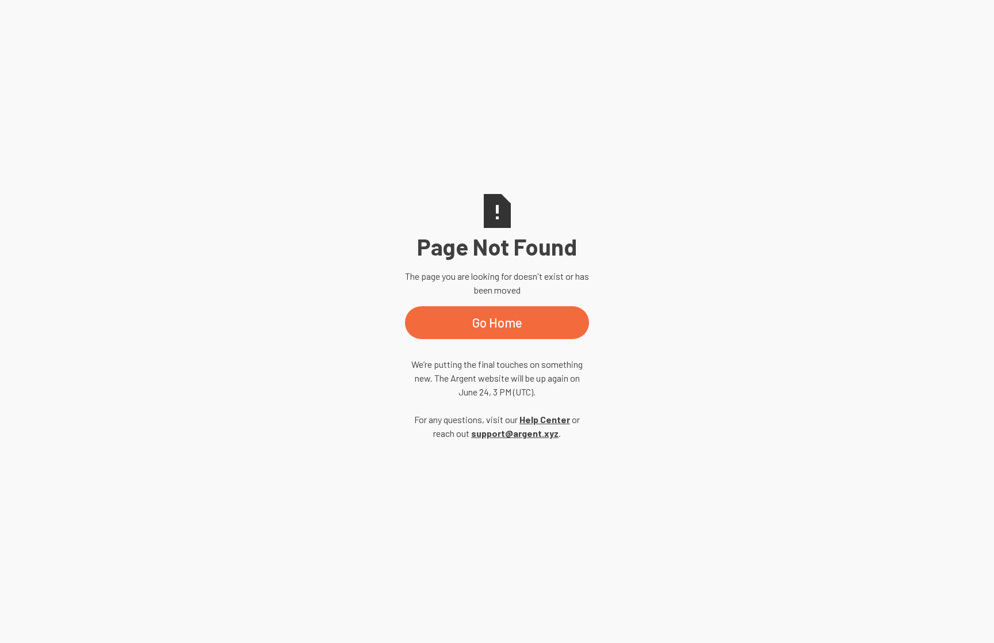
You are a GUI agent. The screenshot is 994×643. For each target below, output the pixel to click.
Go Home (497, 322)
